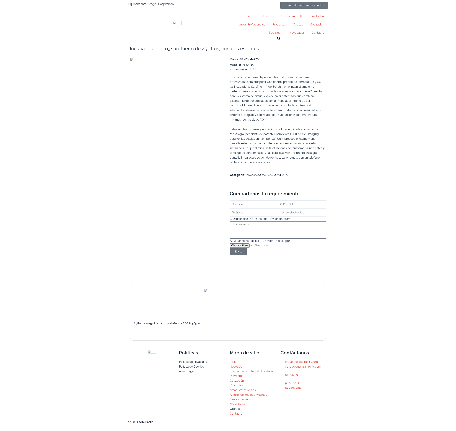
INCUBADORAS (256, 175)
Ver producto (146, 331)
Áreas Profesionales (252, 24)
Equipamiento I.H (292, 16)
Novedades (297, 32)
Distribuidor (260, 219)
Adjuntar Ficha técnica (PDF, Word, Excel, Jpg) (260, 240)
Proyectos (279, 24)
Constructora (282, 219)
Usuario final (241, 219)
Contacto (318, 32)
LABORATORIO (278, 175)
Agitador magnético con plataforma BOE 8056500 (167, 323)
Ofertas (298, 24)
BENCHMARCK (250, 59)
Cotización (317, 24)
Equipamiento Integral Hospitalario (151, 4)
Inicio (251, 16)
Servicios (274, 32)
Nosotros (267, 16)
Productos (317, 16)
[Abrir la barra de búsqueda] (279, 38)
